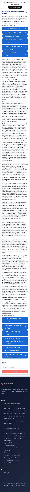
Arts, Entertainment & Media (12, 403)
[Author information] (27, 12)
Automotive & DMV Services (11, 406)
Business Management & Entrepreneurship (16, 408)
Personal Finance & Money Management (15, 421)
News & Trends (8, 450)
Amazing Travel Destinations (12, 460)
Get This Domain (15, 7)
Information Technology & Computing (14, 433)
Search (15, 371)
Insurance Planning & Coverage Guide (14, 436)
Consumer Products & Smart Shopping (14, 411)
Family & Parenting (9, 418)
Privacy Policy (7, 473)
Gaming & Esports (9, 426)
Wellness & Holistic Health (11, 463)
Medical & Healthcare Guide (11, 448)
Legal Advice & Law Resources (12, 443)
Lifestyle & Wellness (9, 445)
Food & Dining (8, 423)
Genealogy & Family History (11, 428)
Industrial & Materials (10, 431)
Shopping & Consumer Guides (12, 455)
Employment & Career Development (14, 416)
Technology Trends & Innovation (13, 458)
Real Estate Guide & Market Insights (14, 453)
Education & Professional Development (14, 413)
